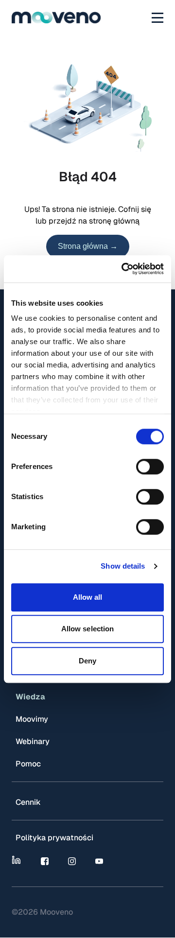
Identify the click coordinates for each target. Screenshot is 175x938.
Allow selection (87, 629)
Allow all (88, 597)
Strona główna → (88, 246)
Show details (123, 566)
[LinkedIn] (17, 861)
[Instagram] (72, 861)
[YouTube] (99, 861)
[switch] (150, 466)
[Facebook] (45, 861)
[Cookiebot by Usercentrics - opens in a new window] (123, 268)
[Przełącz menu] (157, 17)
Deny (87, 661)
